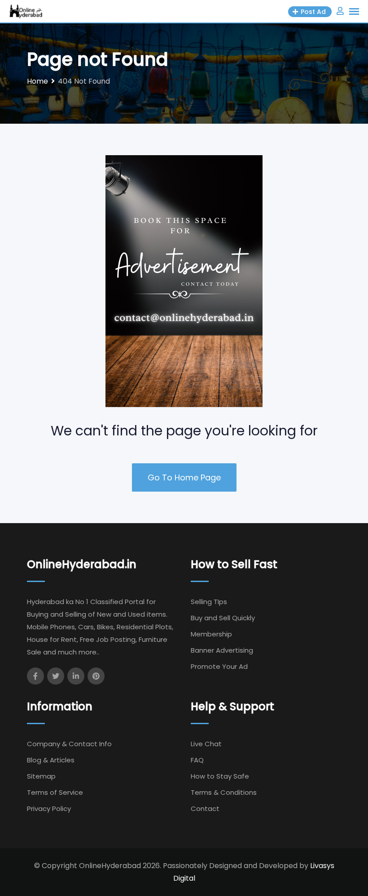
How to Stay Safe (220, 776)
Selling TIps (209, 601)
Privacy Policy (49, 808)
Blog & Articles (50, 760)
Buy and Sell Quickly (223, 618)
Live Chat (206, 743)
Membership (211, 634)
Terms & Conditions (224, 792)
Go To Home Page (184, 477)
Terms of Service (55, 792)
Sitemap (41, 776)
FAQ (197, 760)
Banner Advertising (222, 650)
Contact (205, 808)
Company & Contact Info (69, 743)
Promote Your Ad (219, 666)
